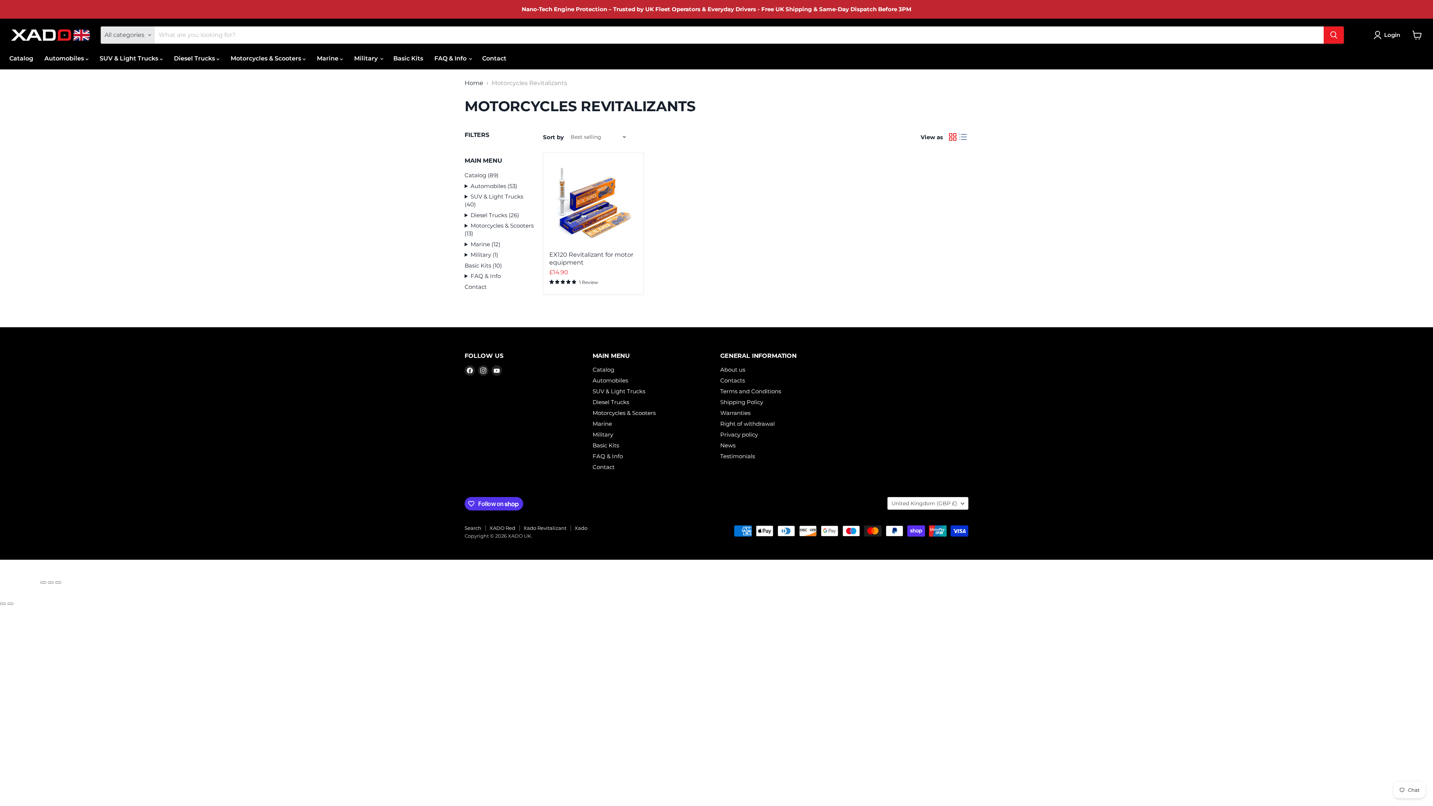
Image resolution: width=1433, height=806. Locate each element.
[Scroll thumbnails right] (21, 795)
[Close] (19, 579)
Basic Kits (408, 58)
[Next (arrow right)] (10, 604)
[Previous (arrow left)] (3, 604)
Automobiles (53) (494, 186)
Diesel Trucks (195, 58)
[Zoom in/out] (58, 582)
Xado (581, 528)
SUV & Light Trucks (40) (494, 200)
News (728, 445)
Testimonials (737, 456)
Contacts (732, 380)
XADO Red (502, 528)
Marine (328, 58)
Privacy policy (739, 434)
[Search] (1334, 35)
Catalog (21, 58)
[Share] (43, 582)
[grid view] (952, 137)
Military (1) (484, 254)
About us (732, 369)
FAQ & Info (451, 58)
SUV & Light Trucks (130, 58)
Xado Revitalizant (545, 528)
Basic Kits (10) (483, 265)
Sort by (553, 137)
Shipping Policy (741, 402)
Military (366, 58)
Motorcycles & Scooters (267, 58)
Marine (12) (485, 244)
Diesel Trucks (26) (495, 215)
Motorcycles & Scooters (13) (499, 229)
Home (474, 83)
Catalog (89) (482, 175)
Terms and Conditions (750, 391)
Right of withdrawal (747, 423)
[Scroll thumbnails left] (8, 795)
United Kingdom (924, 503)
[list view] (963, 137)
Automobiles (64, 58)
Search (473, 528)
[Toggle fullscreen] (51, 582)
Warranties (735, 412)
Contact (494, 58)
